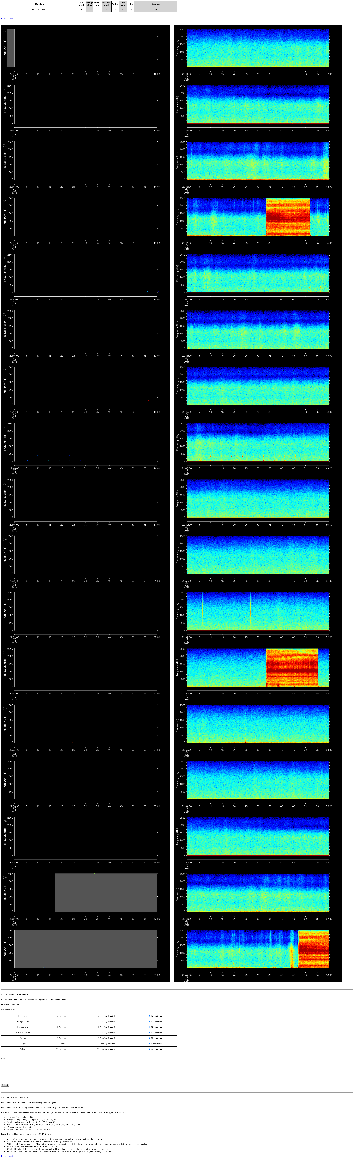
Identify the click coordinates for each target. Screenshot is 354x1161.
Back (3, 18)
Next (10, 18)
